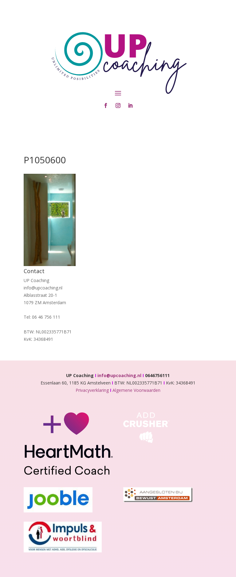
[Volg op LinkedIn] (130, 105)
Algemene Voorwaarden (136, 390)
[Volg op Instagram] (118, 105)
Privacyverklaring (93, 390)
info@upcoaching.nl (120, 375)
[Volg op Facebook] (106, 105)
